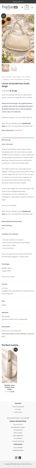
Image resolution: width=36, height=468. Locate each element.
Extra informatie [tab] (7, 144)
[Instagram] (16, 457)
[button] (22, 7)
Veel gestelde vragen (18, 427)
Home (3, 77)
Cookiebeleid (18, 438)
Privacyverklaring (18, 441)
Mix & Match (16, 77)
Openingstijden (18, 435)
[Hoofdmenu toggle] (32, 7)
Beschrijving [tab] (6, 140)
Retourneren (18, 433)
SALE (21, 1)
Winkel (9, 77)
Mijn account (18, 424)
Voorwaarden (18, 430)
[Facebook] (20, 457)
